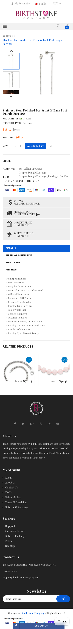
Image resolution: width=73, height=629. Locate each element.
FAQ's (8, 492)
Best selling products (30, 168)
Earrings (53, 176)
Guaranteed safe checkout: (21, 180)
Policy (8, 541)
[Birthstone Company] (36, 407)
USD (56, 3)
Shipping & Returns (18, 255)
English (43, 3)
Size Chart (12, 262)
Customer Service (15, 531)
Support (10, 526)
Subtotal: (9, 137)
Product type (12, 122)
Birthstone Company (33, 613)
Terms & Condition (16, 502)
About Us (10, 482)
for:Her (64, 176)
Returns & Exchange (16, 507)
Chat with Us (41, 625)
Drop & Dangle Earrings (32, 172)
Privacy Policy (13, 497)
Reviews (11, 269)
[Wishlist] (51, 146)
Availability (10, 118)
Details (10, 248)
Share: (7, 160)
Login (8, 477)
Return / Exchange (15, 536)
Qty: (5, 145)
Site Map (10, 546)
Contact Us (11, 487)
